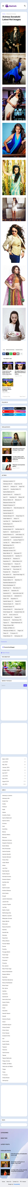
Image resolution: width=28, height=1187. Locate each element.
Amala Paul (18, 483)
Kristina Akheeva (8, 534)
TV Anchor (13, 633)
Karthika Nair (19, 529)
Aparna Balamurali (8, 491)
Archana (17, 494)
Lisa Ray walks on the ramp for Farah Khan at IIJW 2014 (19, 458)
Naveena (16, 558)
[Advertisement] (14, 705)
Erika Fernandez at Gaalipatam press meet (19, 1154)
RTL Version (23, 1181)
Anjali (21, 486)
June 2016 (14, 775)
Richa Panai (7, 588)
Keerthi (6, 532)
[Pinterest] (14, 353)
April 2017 (14, 773)
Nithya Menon (17, 561)
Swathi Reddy (7, 617)
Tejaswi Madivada (16, 622)
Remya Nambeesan (9, 585)
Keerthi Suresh (15, 532)
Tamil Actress (16, 620)
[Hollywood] (8, 420)
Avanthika (13, 497)
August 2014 (14, 781)
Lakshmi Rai (7, 540)
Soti (5, 614)
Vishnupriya (18, 636)
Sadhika (6, 590)
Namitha (19, 556)
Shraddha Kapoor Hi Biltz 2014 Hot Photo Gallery (20, 372)
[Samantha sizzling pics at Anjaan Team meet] (7, 451)
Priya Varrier (17, 569)
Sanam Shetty (7, 596)
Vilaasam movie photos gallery (19, 465)
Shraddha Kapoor (8, 606)
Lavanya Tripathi (18, 540)
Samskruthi (7, 593)
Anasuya (14, 486)
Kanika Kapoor (7, 524)
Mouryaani (17, 553)
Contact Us (15, 1181)
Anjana (5, 489)
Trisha (5, 633)
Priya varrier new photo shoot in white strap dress (7, 372)
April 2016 (14, 778)
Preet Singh (7, 569)
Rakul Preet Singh (18, 574)
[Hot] (20, 417)
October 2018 (14, 770)
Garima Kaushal (8, 510)
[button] (3, 6)
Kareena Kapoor (8, 529)
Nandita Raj (7, 558)
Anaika (5, 486)
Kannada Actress (8, 526)
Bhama (21, 497)
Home (3, 14)
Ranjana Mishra (8, 580)
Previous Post (6, 396)
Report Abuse (5, 652)
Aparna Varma (7, 494)
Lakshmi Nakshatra (16, 537)
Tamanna (6, 620)
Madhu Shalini (16, 542)
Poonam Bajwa (8, 564)
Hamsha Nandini (8, 513)
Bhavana (18, 499)
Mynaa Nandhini (8, 556)
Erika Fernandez (19, 508)
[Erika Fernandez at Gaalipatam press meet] (5, 1156)
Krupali (6, 537)
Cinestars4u (4, 641)
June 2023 (14, 761)
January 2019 (14, 767)
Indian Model (7, 518)
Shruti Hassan (7, 612)
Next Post (22, 396)
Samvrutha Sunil (18, 593)
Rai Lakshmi (7, 574)
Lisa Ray (6, 542)
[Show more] (21, 353)
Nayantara (6, 561)
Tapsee (6, 622)
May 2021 (14, 764)
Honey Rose (20, 516)
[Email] (17, 353)
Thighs (20, 630)
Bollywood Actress (11, 14)
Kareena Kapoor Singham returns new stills (6, 389)
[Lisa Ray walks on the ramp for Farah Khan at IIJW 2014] (7, 459)
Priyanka (15, 572)
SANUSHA (17, 596)
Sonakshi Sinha (19, 349)
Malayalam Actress (9, 550)
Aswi (5, 497)
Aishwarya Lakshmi (9, 481)
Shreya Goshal (7, 609)
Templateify (17, 1184)
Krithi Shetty (20, 534)
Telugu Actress (8, 625)
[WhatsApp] (10, 353)
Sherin (17, 604)
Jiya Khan (6, 521)
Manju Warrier (7, 553)
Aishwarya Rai (7, 483)
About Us (9, 1181)
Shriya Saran (19, 609)
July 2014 (14, 784)
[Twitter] (7, 353)
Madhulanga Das (8, 545)
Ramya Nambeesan (9, 577)
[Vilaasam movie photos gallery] (7, 467)
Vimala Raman (7, 636)
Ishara (16, 518)
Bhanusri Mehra (8, 499)
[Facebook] (3, 353)
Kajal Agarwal (16, 521)
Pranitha (6, 566)
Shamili (18, 601)
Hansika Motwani (8, 516)
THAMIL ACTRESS (8, 628)
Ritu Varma (16, 588)
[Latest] (8, 417)
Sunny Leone (13, 614)
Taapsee (18, 617)
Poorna (17, 564)
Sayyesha (14, 598)
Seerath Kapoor (8, 601)
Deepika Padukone (9, 505)
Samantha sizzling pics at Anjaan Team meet (19, 449)
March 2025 (14, 759)
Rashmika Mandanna (9, 582)
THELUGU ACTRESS (9, 630)
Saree (6, 598)
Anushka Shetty (16, 489)
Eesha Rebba (7, 508)
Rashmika (18, 580)
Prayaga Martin (16, 566)
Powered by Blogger (9, 647)
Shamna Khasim (8, 604)
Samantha (15, 590)
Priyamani (6, 572)
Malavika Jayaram (8, 548)
